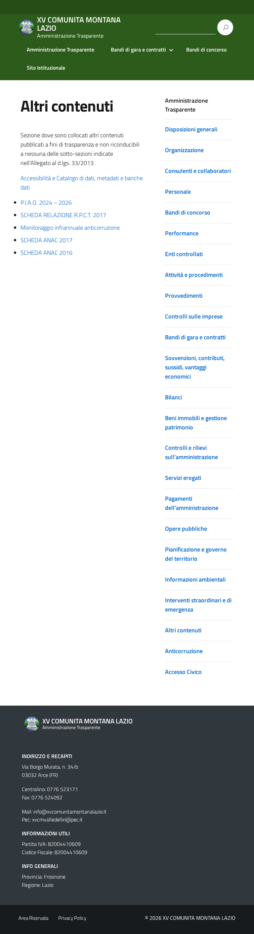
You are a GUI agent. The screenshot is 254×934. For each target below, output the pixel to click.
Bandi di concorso (206, 49)
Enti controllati (184, 254)
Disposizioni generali (191, 129)
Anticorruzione (184, 651)
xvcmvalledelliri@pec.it (57, 819)
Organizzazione (184, 150)
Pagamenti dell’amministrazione (191, 503)
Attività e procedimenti (194, 274)
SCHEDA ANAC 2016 (46, 252)
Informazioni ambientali (195, 579)
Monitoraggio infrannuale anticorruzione (70, 227)
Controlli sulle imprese (194, 316)
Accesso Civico (183, 671)
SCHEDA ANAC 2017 (46, 240)
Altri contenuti (183, 630)
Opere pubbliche (186, 528)
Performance (181, 233)
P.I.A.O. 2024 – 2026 (46, 202)
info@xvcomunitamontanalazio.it (69, 812)
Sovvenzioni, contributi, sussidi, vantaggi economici (195, 367)
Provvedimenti (183, 295)
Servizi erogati (183, 477)
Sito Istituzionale (46, 68)
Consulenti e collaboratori (198, 170)
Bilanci (173, 397)
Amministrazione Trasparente (60, 49)
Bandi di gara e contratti (138, 49)
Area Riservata (33, 918)
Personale (178, 191)
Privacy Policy (72, 918)
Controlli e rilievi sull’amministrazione (191, 452)
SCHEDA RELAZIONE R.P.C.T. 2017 (63, 215)
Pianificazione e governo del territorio (196, 554)
